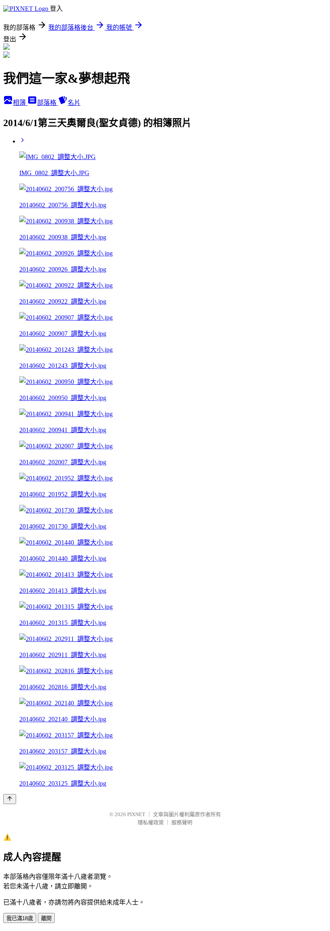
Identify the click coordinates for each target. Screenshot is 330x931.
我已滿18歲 (19, 918)
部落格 (47, 102)
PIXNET (136, 814)
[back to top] (9, 799)
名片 (74, 102)
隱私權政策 (151, 822)
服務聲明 (181, 822)
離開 (46, 918)
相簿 (20, 102)
